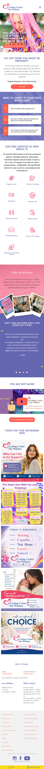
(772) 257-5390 (6, 674)
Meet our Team (8, 714)
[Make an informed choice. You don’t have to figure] (22, 633)
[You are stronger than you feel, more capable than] (22, 547)
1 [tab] (17, 373)
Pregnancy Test (31, 714)
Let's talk (22, 86)
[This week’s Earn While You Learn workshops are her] (22, 504)
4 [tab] (27, 373)
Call (12, 767)
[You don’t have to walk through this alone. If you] (22, 461)
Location (6, 722)
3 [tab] (24, 373)
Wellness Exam (31, 734)
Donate (6, 734)
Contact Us (7, 718)
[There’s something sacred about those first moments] (22, 590)
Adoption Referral (31, 730)
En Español (7, 746)
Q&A (5, 738)
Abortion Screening (32, 718)
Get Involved (7, 726)
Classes (6, 742)
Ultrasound (29, 722)
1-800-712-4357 (28, 674)
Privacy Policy (8, 750)
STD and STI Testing (32, 726)
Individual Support (31, 738)
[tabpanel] (22, 348)
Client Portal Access (10, 730)
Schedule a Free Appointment (15, 46)
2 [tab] (20, 373)
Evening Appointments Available (22, 419)
